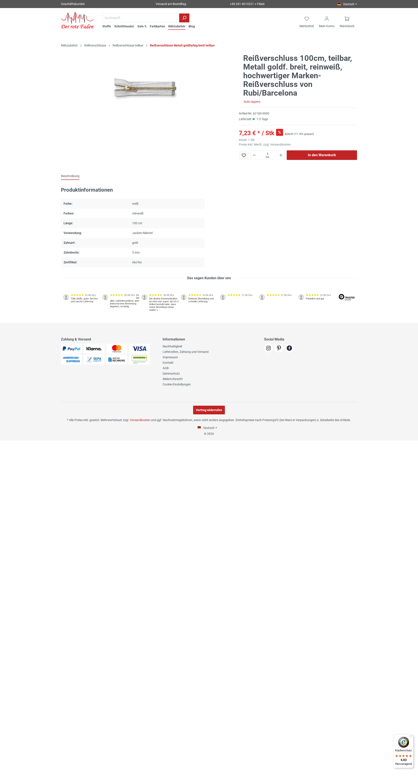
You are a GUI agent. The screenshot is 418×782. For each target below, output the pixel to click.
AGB (166, 368)
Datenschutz (171, 373)
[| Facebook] (290, 348)
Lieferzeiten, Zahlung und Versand (186, 352)
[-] (254, 155)
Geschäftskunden (73, 4)
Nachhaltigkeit (172, 346)
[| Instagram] (269, 348)
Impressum (170, 357)
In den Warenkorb (322, 155)
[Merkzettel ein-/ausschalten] (244, 155)
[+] (281, 155)
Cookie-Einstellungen (177, 384)
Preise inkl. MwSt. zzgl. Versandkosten (265, 144)
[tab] (70, 176)
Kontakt (168, 362)
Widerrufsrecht (173, 379)
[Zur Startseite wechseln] (77, 20)
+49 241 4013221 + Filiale (247, 4)
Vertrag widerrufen (209, 410)
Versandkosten (140, 420)
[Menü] (411, 737)
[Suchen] (184, 17)
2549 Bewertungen (74, 321)
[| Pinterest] (280, 348)
